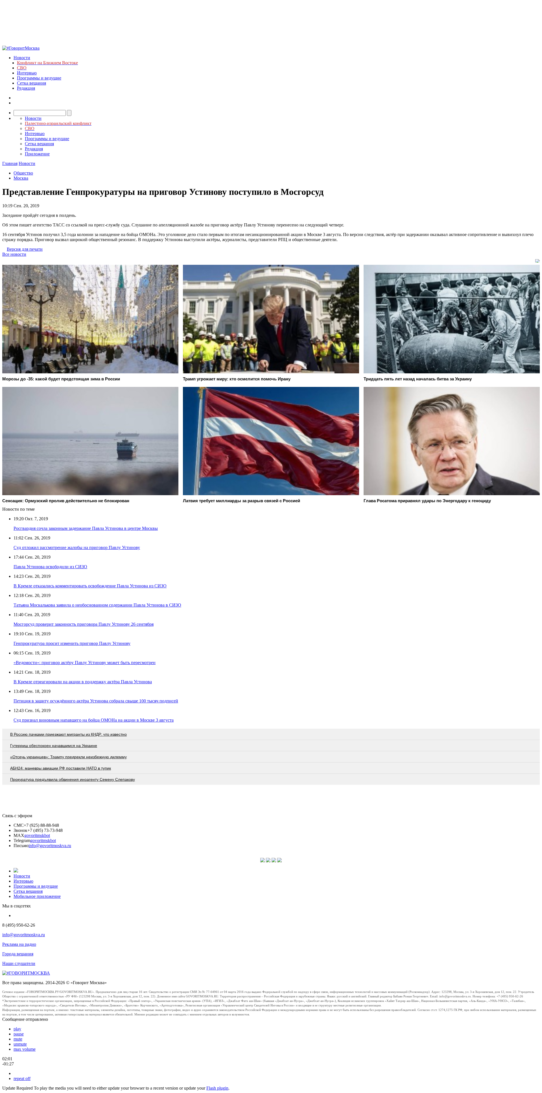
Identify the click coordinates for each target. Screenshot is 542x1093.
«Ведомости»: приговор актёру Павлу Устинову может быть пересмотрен (85, 662)
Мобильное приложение (37, 896)
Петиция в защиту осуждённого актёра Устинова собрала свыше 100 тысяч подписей (96, 700)
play (17, 1028)
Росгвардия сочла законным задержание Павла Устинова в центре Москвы (86, 528)
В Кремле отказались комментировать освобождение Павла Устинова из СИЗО (90, 585)
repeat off (22, 1078)
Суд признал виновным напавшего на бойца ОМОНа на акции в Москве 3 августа (94, 720)
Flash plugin (217, 1088)
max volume (25, 1049)
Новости (22, 57)
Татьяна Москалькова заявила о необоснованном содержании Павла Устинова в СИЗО (97, 605)
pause (19, 1034)
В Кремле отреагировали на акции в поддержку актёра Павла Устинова (83, 681)
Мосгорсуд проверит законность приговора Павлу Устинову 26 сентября (84, 624)
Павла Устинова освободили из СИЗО (50, 566)
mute (18, 1039)
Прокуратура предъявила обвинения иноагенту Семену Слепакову (72, 779)
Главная (10, 163)
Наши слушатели (18, 963)
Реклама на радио (19, 944)
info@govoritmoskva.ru (50, 845)
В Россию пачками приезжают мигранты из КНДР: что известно (68, 734)
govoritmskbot (37, 835)
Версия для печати (25, 249)
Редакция (26, 88)
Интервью (27, 72)
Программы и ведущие (39, 78)
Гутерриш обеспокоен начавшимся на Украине (53, 745)
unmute (20, 1044)
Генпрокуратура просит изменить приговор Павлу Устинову (72, 643)
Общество (23, 173)
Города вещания (17, 953)
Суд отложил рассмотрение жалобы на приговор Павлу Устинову (77, 547)
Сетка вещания (31, 83)
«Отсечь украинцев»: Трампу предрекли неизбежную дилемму (68, 757)
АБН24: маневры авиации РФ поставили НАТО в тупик (60, 768)
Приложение (37, 153)
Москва (21, 178)
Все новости (14, 254)
